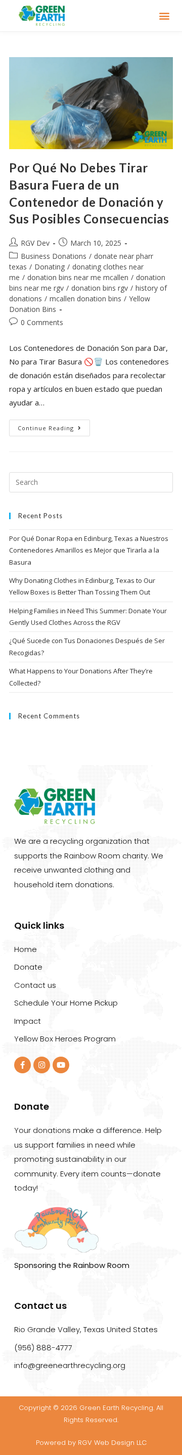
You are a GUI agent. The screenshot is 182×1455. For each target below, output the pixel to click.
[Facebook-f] (22, 1065)
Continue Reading (54, 426)
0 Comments (42, 322)
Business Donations (53, 256)
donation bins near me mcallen (77, 277)
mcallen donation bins (85, 298)
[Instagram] (41, 1065)
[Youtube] (61, 1065)
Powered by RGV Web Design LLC (91, 1442)
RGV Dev (35, 243)
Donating (49, 266)
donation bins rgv (99, 288)
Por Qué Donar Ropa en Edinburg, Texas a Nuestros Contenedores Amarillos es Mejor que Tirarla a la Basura (88, 550)
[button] (164, 16)
